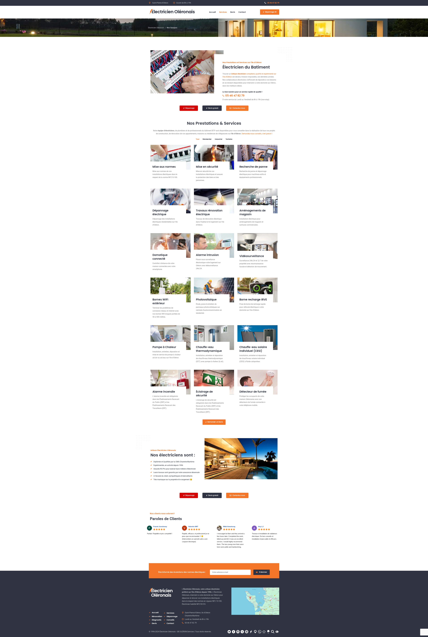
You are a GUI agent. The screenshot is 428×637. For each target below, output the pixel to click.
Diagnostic (157, 620)
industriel (218, 139)
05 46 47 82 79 (273, 3)
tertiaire (229, 139)
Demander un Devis (215, 422)
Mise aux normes (164, 167)
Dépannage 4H (271, 12)
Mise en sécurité (207, 167)
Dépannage (172, 616)
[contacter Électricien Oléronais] (255, 601)
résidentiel (207, 139)
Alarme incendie (163, 391)
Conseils (170, 620)
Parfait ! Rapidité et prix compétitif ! (159, 534)
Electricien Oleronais (156, 28)
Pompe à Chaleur (164, 347)
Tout (197, 139)
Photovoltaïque (206, 299)
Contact (170, 623)
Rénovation (157, 616)
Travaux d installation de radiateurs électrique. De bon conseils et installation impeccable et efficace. (264, 536)
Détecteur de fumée (252, 391)
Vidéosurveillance (251, 256)
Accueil (155, 612)
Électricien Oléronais (173, 12)
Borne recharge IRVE (253, 299)
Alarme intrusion (207, 255)
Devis (154, 623)
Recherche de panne (253, 167)
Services (170, 613)
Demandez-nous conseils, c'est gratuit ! (257, 134)
